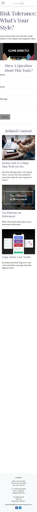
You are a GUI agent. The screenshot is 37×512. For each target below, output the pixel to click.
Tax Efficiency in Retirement (11, 214)
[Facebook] (16, 507)
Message (3, 99)
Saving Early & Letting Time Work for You (15, 164)
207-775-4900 (20, 481)
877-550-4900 (21, 483)
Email (2, 87)
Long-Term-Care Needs (16, 257)
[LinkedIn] (20, 507)
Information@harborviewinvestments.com (18, 504)
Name (2, 75)
